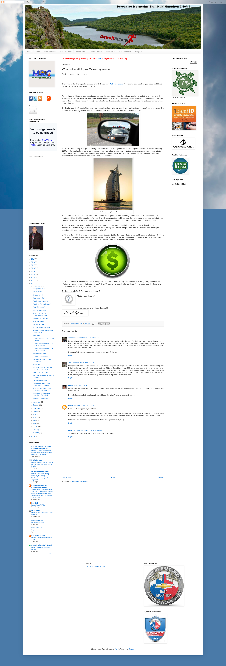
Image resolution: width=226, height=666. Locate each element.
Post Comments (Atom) (80, 482)
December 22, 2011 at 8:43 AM (88, 338)
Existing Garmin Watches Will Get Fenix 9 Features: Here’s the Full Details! (42, 464)
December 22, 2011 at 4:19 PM (92, 430)
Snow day (36, 364)
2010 (33, 436)
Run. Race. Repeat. (38, 536)
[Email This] (99, 323)
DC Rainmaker (36, 460)
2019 (33, 259)
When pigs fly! (38, 295)
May (34, 420)
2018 (33, 262)
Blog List (138, 51)
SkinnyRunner (36, 528)
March (35, 426)
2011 (33, 283)
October (36, 405)
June (35, 417)
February (36, 430)
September (37, 408)
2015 (33, 271)
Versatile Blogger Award (41, 398)
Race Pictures (81, 51)
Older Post (159, 478)
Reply (70, 355)
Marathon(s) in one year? (41, 301)
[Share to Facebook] (106, 323)
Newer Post (67, 478)
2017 (33, 265)
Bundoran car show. (37, 522)
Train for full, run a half (40, 372)
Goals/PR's (110, 51)
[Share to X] (104, 323)
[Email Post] (93, 323)
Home (29, 51)
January (36, 433)
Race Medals (96, 51)
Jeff (69, 363)
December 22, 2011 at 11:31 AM (85, 385)
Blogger (131, 649)
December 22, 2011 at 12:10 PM (83, 406)
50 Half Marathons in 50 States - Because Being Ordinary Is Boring (40, 474)
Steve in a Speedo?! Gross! (41, 545)
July (34, 414)
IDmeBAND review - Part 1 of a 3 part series (43, 349)
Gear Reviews (50, 51)
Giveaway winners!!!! (40, 353)
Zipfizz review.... (38, 292)
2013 (33, 277)
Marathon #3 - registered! (41, 304)
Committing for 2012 (40, 380)
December (37, 286)
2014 (33, 274)
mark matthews (74, 430)
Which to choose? (39, 321)
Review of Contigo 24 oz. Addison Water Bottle (41, 394)
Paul (70, 406)
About (37, 51)
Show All (51, 554)
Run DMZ (34, 503)
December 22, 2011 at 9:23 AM (83, 363)
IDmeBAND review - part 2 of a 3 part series (43, 344)
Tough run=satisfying (40, 298)
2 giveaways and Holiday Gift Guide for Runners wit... (43, 384)
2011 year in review (39, 289)
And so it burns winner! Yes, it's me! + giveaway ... (42, 368)
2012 (33, 280)
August (35, 411)
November (37, 402)
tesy (32, 530)
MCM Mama (35, 511)
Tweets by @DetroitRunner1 (96, 567)
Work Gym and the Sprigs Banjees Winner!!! (42, 389)
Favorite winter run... (40, 310)
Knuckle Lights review (40, 356)
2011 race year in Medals (41, 327)
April (34, 423)
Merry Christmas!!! (39, 307)
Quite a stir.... (37, 335)
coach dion (72, 338)
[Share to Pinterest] (109, 323)
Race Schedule (125, 51)
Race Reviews (66, 51)
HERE (99, 59)
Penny (70, 385)
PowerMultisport (37, 520)
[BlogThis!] (101, 323)
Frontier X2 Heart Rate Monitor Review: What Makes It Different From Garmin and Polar (41, 452)
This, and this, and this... (41, 318)
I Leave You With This (38, 505)
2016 (33, 268)
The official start (38, 324)
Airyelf (117, 649)
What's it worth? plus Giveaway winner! (40, 314)
